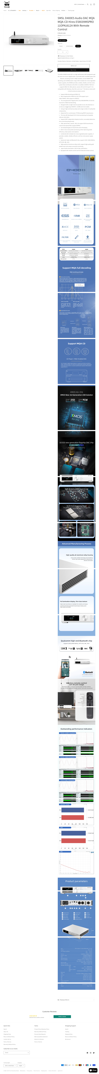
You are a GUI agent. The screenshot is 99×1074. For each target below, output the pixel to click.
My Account (68, 1039)
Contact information (52, 1070)
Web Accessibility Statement (41, 1036)
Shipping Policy (7, 1034)
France (61, 46)
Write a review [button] (62, 1016)
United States (70, 46)
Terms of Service (7, 1041)
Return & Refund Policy (9, 1036)
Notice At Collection (39, 1039)
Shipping (59, 35)
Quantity (59, 49)
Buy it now (73, 70)
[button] (12, 10)
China (78, 46)
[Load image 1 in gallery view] (8, 70)
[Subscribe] (28, 1052)
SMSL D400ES (62, 40)
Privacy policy (29, 1070)
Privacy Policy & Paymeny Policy (41, 1029)
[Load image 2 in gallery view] (18, 70)
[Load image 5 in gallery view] (49, 70)
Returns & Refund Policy (70, 1036)
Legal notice (60, 1070)
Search (5, 1029)
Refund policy (22, 1070)
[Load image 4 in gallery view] (39, 70)
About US (6, 1031)
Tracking (67, 1031)
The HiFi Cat (9, 1070)
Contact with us (7, 1039)
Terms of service (37, 1070)
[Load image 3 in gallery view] (29, 70)
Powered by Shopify (15, 1070)
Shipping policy (44, 1070)
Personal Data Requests (40, 1034)
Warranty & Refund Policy (9, 1044)
